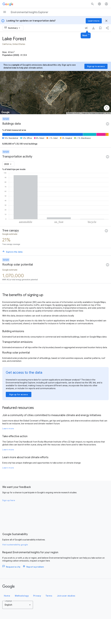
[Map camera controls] (107, 108)
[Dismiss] (89, 35)
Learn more (8, 428)
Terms (108, 113)
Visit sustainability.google (15, 544)
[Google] (8, 587)
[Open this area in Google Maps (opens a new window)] (5, 112)
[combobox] (14, 28)
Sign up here (8, 500)
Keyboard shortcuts (73, 113)
